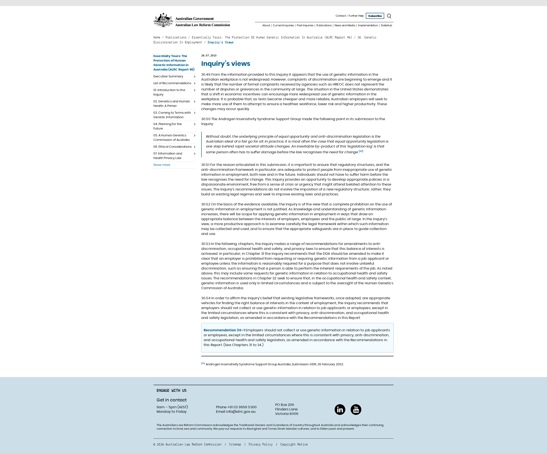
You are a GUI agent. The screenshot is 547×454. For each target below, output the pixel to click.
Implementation (368, 25)
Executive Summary (168, 76)
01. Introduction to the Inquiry (169, 92)
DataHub (386, 25)
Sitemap (235, 444)
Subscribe (374, 16)
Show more (161, 165)
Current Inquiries (283, 25)
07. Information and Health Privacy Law (167, 156)
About (266, 25)
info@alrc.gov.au (241, 411)
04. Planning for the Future (167, 126)
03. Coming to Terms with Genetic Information (172, 115)
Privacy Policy (261, 444)
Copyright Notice (294, 444)
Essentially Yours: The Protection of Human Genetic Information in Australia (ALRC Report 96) (173, 63)
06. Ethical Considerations (172, 146)
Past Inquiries (305, 25)
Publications (324, 25)
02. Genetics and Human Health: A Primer (171, 104)
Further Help (356, 16)
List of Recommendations (172, 83)
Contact (341, 16)
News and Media (345, 25)
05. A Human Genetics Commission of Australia (171, 138)
